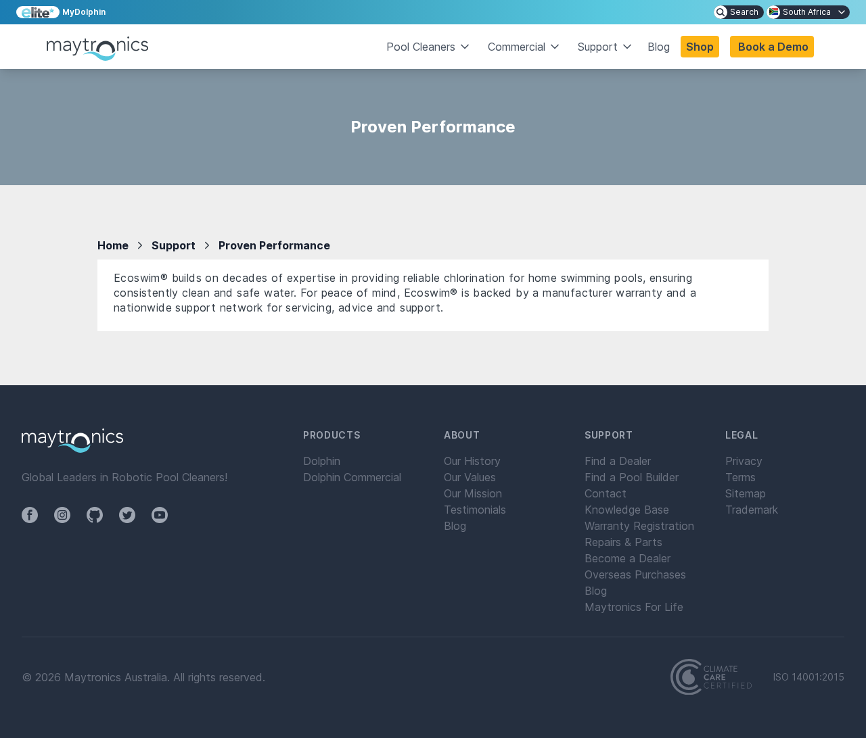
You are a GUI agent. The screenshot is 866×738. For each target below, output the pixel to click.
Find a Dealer (618, 461)
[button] (772, 46)
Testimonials (475, 509)
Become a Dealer (627, 558)
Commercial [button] (516, 46)
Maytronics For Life (634, 607)
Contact (605, 493)
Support (174, 245)
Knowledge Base (627, 509)
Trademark (751, 509)
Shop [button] (700, 46)
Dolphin (321, 461)
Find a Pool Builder (632, 477)
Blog (658, 47)
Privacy (743, 461)
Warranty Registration (639, 526)
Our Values (470, 477)
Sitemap (745, 493)
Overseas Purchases (635, 574)
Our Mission (473, 493)
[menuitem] (739, 12)
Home (113, 245)
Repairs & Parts (623, 542)
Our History (472, 461)
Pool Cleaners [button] (420, 46)
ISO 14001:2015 (808, 677)
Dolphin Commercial (352, 477)
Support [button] (598, 46)
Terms (740, 477)
